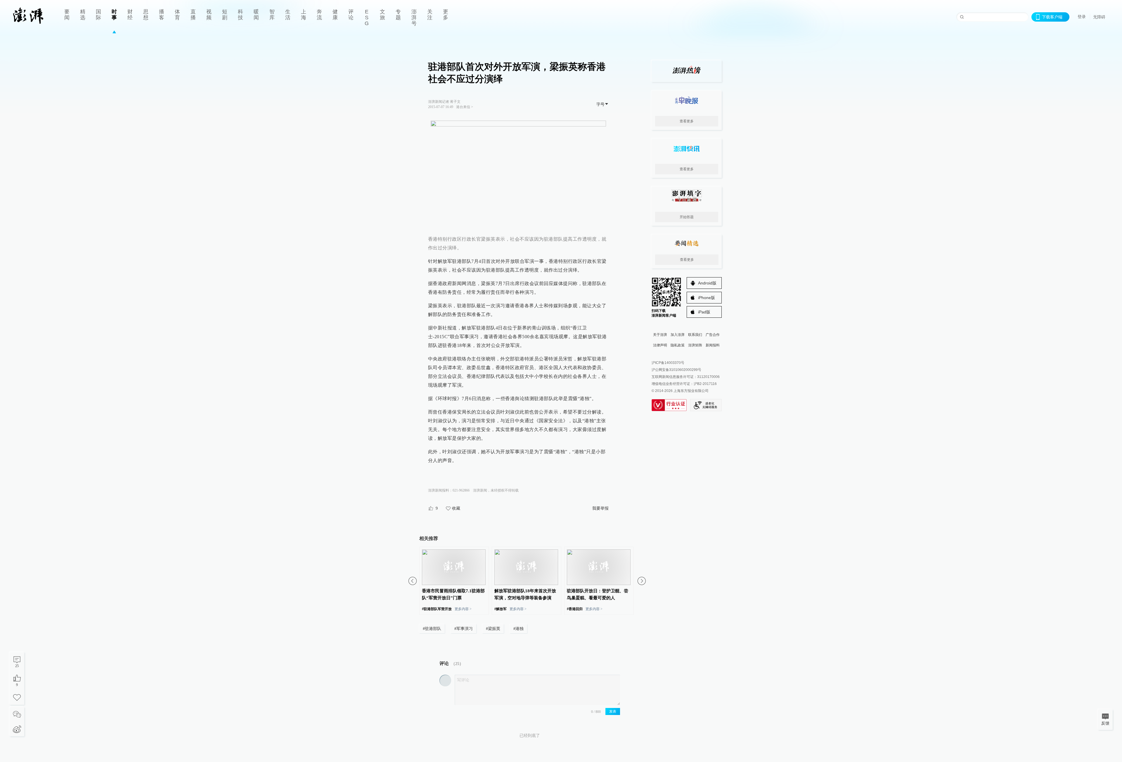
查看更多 (687, 121)
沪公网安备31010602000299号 (676, 370)
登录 (1082, 16)
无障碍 (1099, 17)
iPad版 (704, 312)
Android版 (707, 283)
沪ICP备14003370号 (668, 363)
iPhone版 (706, 297)
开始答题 (687, 217)
